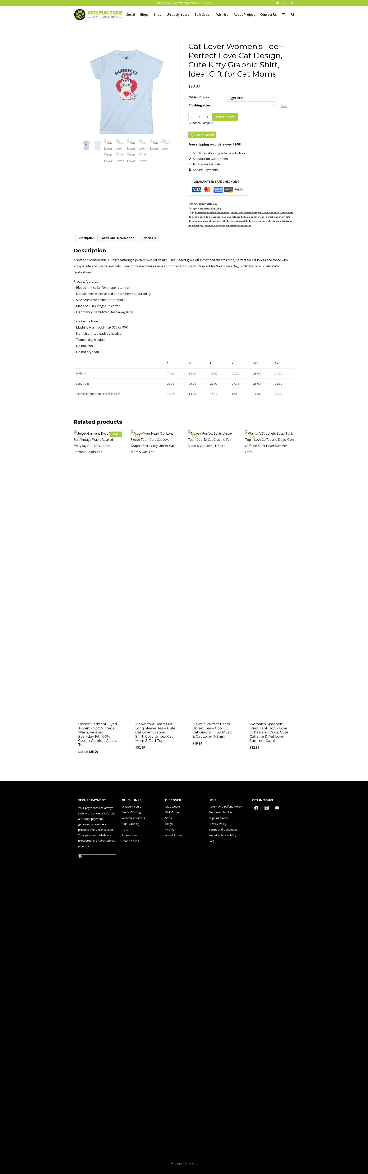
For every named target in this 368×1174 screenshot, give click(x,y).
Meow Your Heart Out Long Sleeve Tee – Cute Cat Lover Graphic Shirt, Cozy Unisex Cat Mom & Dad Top (155, 732)
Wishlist (222, 14)
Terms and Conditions (223, 829)
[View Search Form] (290, 14)
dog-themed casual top (201, 221)
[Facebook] (278, 3)
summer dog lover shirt (271, 221)
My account (172, 806)
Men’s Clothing (131, 812)
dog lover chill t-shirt (261, 216)
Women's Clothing (210, 208)
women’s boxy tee (215, 225)
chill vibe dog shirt (268, 212)
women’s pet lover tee (238, 225)
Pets (125, 829)
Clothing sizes (199, 105)
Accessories (130, 835)
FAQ (211, 841)
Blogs (144, 14)
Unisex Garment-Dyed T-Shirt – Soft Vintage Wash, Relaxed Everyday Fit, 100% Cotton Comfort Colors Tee (97, 734)
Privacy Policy (218, 824)
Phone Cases (130, 841)
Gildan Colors (199, 97)
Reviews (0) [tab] (149, 238)
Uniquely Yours (178, 14)
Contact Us (268, 14)
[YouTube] (277, 808)
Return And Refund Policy (225, 806)
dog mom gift (282, 216)
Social (130, 14)
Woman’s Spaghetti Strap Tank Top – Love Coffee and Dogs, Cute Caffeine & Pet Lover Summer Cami (269, 732)
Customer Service (220, 812)
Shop (157, 14)
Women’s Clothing (133, 818)
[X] (285, 3)
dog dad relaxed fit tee (235, 216)
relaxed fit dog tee (246, 221)
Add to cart (225, 117)
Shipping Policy (218, 818)
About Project (244, 14)
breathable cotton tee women (212, 212)
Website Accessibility (222, 835)
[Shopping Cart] (283, 14)
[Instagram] (291, 3)
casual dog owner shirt (244, 212)
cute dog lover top (210, 216)
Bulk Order (203, 14)
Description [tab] (86, 238)
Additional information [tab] (118, 238)
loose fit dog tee (225, 221)
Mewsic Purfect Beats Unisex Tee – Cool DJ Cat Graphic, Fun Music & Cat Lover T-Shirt (212, 730)
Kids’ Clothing (130, 824)
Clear (283, 106)
